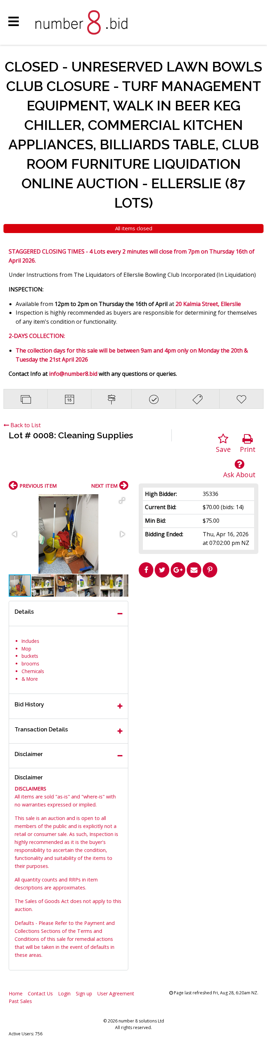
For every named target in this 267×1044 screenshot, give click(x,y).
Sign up (84, 993)
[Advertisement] (198, 629)
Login (64, 993)
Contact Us (40, 993)
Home (16, 993)
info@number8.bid (74, 374)
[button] (122, 500)
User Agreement (115, 993)
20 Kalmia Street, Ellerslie (208, 304)
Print (248, 449)
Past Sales (20, 1001)
